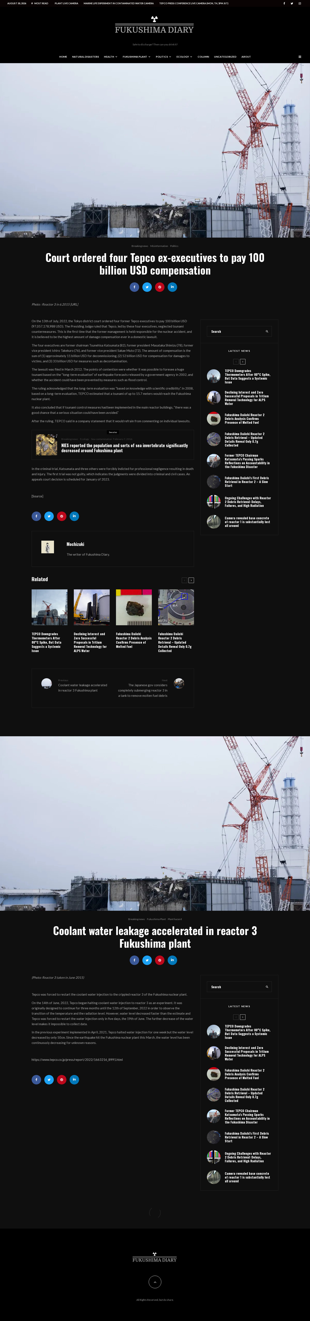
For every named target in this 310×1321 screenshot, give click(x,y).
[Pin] (159, 287)
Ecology (183, 56)
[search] (267, 331)
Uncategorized (225, 56)
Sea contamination (101, 439)
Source (37, 496)
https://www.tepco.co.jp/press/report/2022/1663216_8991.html (77, 1059)
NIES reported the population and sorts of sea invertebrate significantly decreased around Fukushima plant (124, 448)
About (246, 56)
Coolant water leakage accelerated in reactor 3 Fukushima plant (82, 685)
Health (109, 56)
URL (74, 304)
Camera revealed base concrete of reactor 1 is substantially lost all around (247, 521)
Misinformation (159, 246)
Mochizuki (75, 544)
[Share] (134, 287)
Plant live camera (66, 3)
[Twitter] (292, 3)
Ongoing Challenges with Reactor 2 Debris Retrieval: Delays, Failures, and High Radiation (248, 501)
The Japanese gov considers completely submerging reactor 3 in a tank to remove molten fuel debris (142, 688)
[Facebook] (284, 3)
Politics (162, 56)
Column (203, 56)
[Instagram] (300, 3)
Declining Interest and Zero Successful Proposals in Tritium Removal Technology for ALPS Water (90, 642)
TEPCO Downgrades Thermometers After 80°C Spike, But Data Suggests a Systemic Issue (46, 642)
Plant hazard (175, 919)
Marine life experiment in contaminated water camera (119, 3)
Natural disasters (85, 56)
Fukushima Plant (135, 56)
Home (63, 56)
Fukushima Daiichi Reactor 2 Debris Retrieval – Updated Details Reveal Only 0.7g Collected (174, 642)
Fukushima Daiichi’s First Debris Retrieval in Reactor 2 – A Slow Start (247, 481)
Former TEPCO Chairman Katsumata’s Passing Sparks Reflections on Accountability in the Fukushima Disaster (247, 460)
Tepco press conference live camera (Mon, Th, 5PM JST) (193, 3)
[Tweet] (147, 287)
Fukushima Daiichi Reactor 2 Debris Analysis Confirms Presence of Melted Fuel (134, 640)
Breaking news (140, 246)
